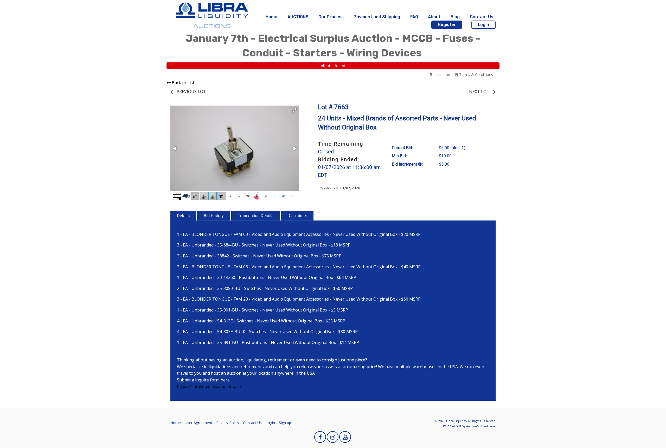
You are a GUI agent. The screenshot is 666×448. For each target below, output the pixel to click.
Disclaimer (297, 215)
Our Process (331, 16)
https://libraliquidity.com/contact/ (209, 386)
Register (447, 24)
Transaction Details (255, 215)
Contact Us (481, 16)
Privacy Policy (227, 422)
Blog (455, 16)
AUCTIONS (298, 16)
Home (271, 16)
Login (483, 24)
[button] (294, 110)
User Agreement (198, 422)
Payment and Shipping (377, 16)
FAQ (414, 16)
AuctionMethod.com (480, 426)
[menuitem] (271, 16)
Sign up (285, 422)
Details (183, 215)
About (434, 16)
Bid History (214, 215)
